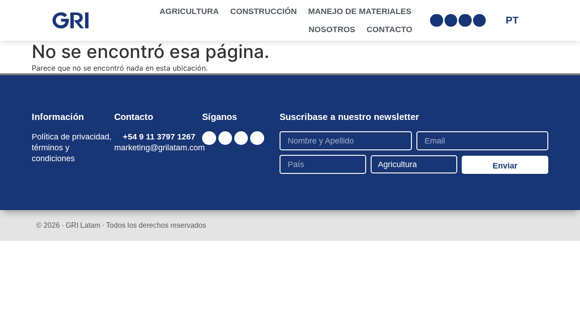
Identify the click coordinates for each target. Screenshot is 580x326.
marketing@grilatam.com (159, 147)
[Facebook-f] (451, 20)
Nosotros (332, 29)
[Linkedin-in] (465, 20)
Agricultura (189, 11)
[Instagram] (436, 20)
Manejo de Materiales (359, 11)
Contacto (389, 29)
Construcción (263, 11)
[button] (535, 20)
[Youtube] (479, 20)
